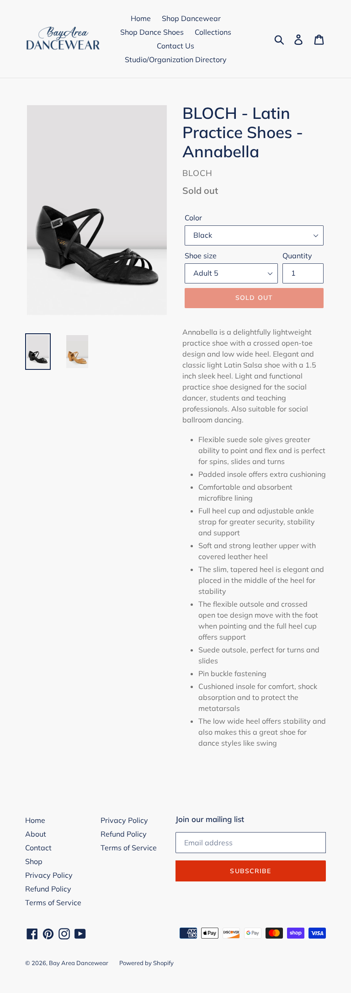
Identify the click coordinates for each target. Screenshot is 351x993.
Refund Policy (48, 888)
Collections (213, 32)
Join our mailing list (210, 819)
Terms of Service (53, 902)
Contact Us (175, 45)
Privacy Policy (49, 875)
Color (193, 217)
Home (141, 18)
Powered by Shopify (146, 962)
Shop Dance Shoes (152, 32)
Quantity (297, 255)
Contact (38, 847)
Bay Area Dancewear (78, 962)
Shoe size (201, 255)
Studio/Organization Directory (176, 59)
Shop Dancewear (191, 18)
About (35, 833)
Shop (34, 861)
